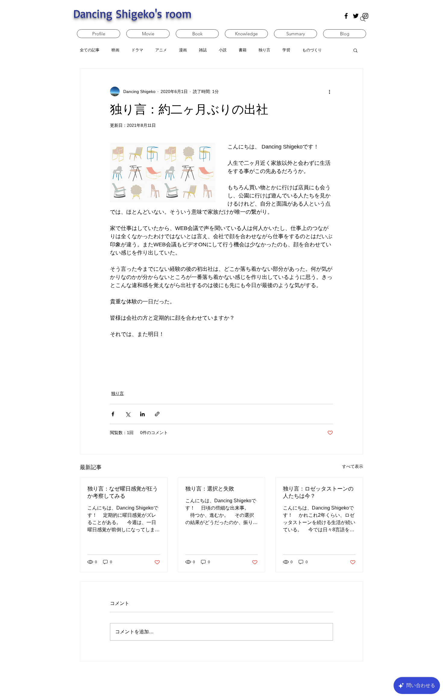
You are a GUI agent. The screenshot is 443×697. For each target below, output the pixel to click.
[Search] (363, 19)
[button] (355, 50)
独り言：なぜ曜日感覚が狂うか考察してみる (122, 492)
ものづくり (312, 50)
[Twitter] (356, 16)
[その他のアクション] (329, 91)
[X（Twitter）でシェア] (127, 414)
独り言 (117, 393)
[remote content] (221, 361)
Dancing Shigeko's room (132, 13)
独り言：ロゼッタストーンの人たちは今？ (318, 492)
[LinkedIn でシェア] (142, 414)
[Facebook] (346, 16)
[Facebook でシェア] (113, 414)
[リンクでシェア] (157, 414)
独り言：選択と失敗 (209, 489)
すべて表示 (352, 466)
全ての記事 (89, 50)
